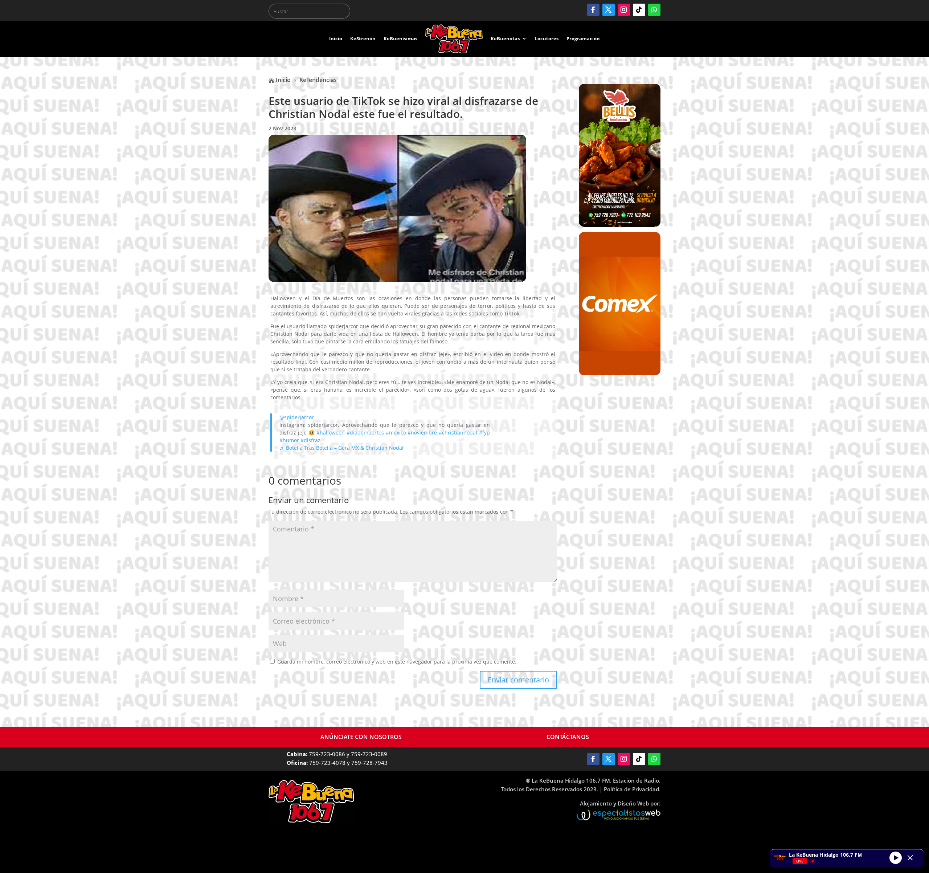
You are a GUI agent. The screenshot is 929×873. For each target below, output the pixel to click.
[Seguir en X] (608, 10)
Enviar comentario (518, 680)
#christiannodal (458, 432)
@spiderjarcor (296, 417)
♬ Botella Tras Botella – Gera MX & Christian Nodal (341, 447)
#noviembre (422, 432)
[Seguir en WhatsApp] (654, 10)
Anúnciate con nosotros (361, 737)
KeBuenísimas (400, 38)
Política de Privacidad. (632, 789)
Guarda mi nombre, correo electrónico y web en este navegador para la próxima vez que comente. (396, 661)
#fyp (484, 432)
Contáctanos (568, 737)
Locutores (546, 38)
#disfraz (310, 440)
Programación (583, 38)
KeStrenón (363, 38)
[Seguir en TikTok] (639, 10)
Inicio (335, 38)
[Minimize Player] (910, 857)
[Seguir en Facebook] (593, 10)
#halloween (330, 432)
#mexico (396, 432)
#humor (289, 440)
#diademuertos (365, 432)
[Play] (896, 857)
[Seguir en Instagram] (624, 10)
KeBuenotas (505, 38)
